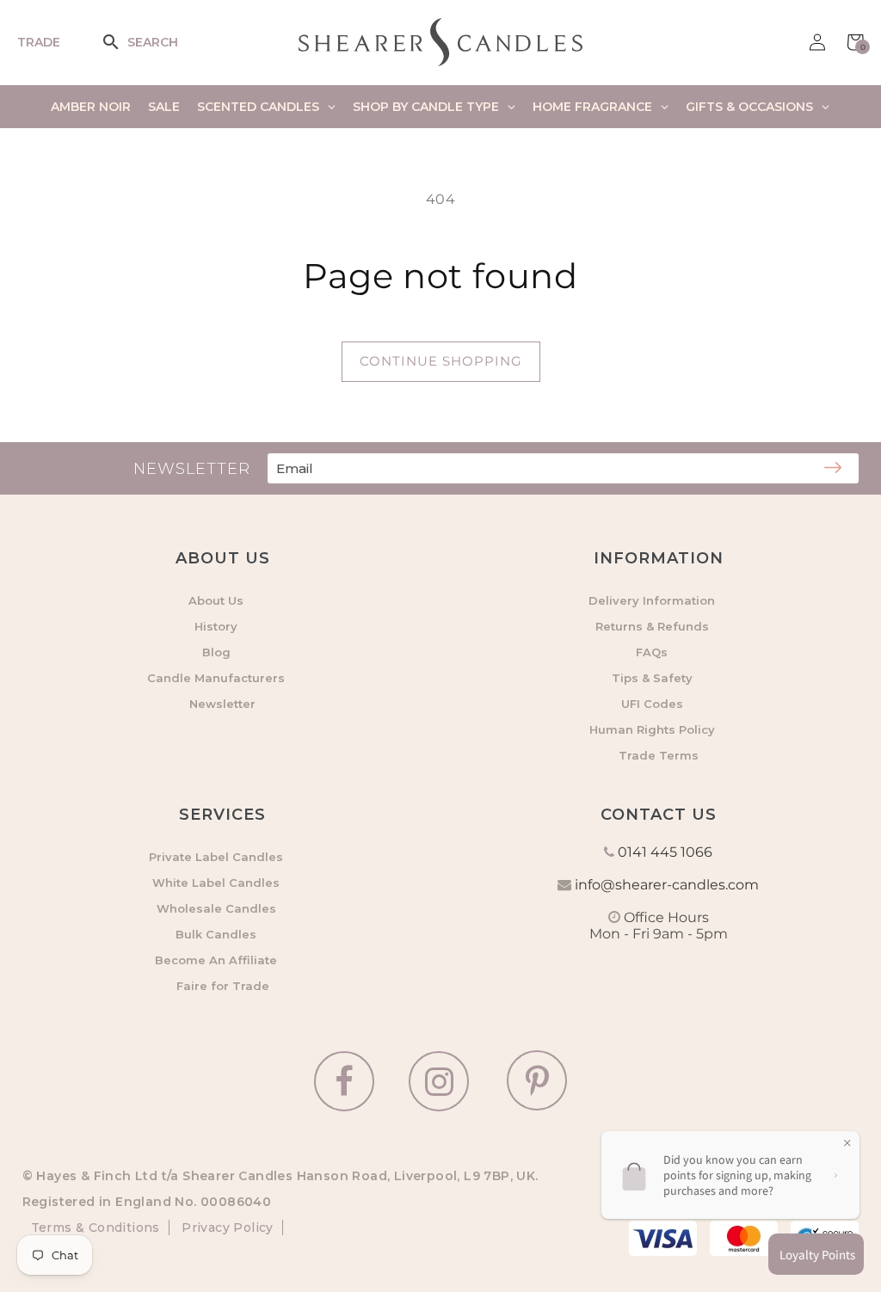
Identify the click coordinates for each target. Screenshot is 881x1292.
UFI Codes (652, 704)
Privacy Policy (226, 1227)
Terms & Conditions (95, 1227)
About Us (215, 600)
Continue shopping (441, 361)
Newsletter (222, 704)
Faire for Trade (222, 986)
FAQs (652, 652)
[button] (122, 42)
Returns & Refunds (652, 626)
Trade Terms (659, 755)
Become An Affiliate (216, 960)
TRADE (38, 42)
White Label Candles (216, 882)
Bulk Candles (216, 934)
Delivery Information (651, 600)
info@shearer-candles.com (667, 885)
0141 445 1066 (665, 852)
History (215, 626)
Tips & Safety (652, 678)
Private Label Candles (216, 857)
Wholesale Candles (216, 908)
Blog (216, 652)
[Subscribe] (832, 469)
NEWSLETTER (191, 468)
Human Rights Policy (652, 729)
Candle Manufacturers (216, 678)
